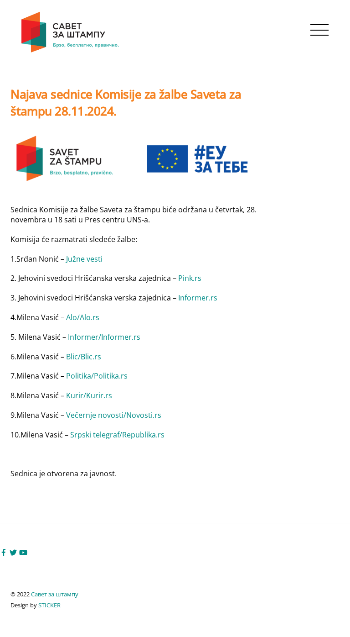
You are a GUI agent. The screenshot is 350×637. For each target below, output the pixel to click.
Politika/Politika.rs (97, 376)
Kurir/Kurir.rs (89, 395)
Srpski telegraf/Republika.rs (117, 435)
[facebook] (3, 552)
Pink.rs (189, 278)
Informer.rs (197, 298)
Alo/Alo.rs (82, 317)
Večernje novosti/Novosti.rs (113, 415)
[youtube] (23, 552)
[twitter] (13, 552)
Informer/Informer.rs (104, 337)
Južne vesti (84, 259)
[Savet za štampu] (70, 51)
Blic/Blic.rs (83, 357)
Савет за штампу (54, 594)
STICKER (49, 605)
